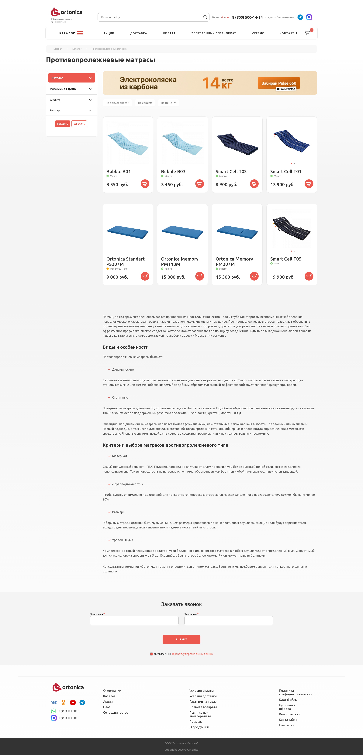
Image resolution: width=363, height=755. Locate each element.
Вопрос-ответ (289, 714)
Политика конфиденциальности (293, 692)
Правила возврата (203, 707)
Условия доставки (203, 696)
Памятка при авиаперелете (200, 714)
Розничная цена (63, 89)
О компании (112, 690)
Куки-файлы (288, 699)
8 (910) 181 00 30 (69, 711)
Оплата (169, 33)
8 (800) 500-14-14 (247, 17)
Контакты (288, 33)
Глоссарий (286, 725)
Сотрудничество (115, 712)
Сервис (258, 33)
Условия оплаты (201, 690)
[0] (307, 33)
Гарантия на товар (203, 701)
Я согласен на (183, 654)
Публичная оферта (287, 706)
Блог (106, 707)
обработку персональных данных (192, 654)
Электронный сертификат (214, 33)
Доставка (138, 33)
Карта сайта (288, 719)
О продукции (199, 727)
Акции (109, 33)
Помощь (195, 721)
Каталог (57, 77)
